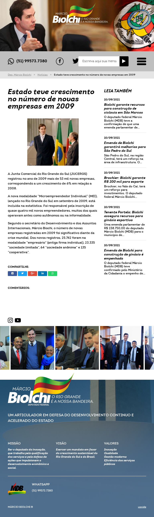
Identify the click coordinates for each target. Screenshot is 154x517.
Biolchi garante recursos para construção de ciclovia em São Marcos (124, 108)
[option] (77, 25)
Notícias (42, 75)
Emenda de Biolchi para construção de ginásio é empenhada (123, 254)
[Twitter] (75, 61)
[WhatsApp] (52, 273)
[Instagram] (10, 320)
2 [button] (149, 45)
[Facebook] (60, 61)
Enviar (124, 61)
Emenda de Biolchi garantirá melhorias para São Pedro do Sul (125, 147)
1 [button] (149, 42)
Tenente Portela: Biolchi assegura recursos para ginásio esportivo (123, 216)
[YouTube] (18, 320)
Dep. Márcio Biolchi (19, 75)
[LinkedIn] (42, 273)
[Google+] (32, 273)
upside (142, 507)
